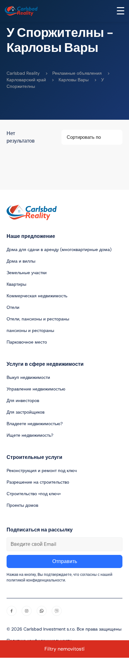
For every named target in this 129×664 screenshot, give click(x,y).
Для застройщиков (25, 412)
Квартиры (16, 284)
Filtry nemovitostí (64, 649)
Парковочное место (27, 342)
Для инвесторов (23, 400)
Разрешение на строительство (38, 482)
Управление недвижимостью (36, 389)
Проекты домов (22, 505)
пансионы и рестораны (30, 330)
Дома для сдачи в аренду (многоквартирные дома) (59, 249)
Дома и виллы (21, 261)
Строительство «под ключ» (34, 493)
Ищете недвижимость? (30, 435)
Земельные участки (27, 272)
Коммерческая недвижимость (37, 296)
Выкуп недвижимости (28, 377)
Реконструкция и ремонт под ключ (42, 470)
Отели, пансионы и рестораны (38, 319)
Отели (13, 307)
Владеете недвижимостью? (35, 423)
